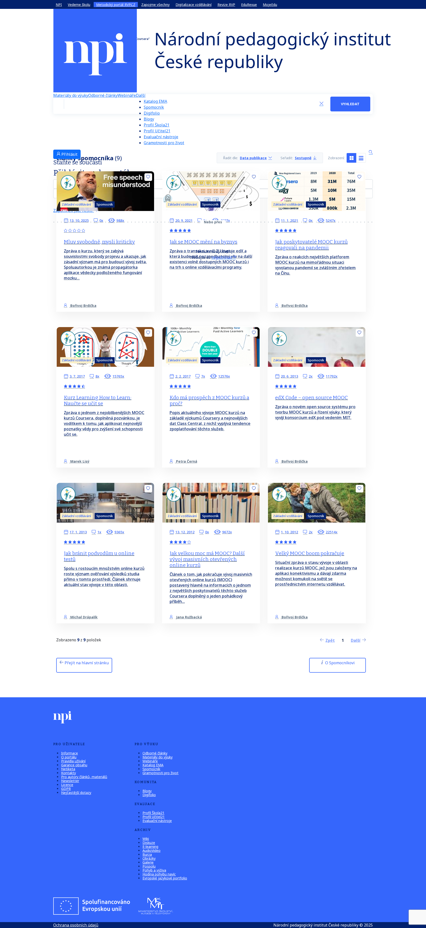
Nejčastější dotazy (76, 792)
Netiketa (68, 769)
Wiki (145, 838)
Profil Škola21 (156, 125)
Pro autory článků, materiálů (84, 776)
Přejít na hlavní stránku (86, 662)
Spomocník (154, 107)
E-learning (150, 846)
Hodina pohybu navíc (159, 874)
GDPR (66, 788)
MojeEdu (270, 4)
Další (140, 95)
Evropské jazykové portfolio (164, 878)
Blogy (149, 119)
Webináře (127, 95)
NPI (59, 4)
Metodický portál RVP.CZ (115, 4)
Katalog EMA (155, 101)
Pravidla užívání (73, 761)
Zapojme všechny (155, 4)
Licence (67, 784)
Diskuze (148, 842)
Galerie (148, 862)
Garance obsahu (74, 765)
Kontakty (68, 772)
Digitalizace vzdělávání (194, 4)
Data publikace (253, 158)
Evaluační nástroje (161, 137)
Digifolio (152, 113)
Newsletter (70, 780)
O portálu (68, 757)
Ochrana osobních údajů (75, 925)
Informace (69, 753)
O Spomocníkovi (339, 662)
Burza (147, 854)
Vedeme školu (79, 4)
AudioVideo (151, 850)
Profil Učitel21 (157, 131)
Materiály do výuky (70, 95)
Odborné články (103, 95)
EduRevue (249, 4)
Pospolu (149, 866)
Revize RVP (226, 4)
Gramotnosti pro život (164, 142)
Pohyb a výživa (154, 870)
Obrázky (149, 858)
